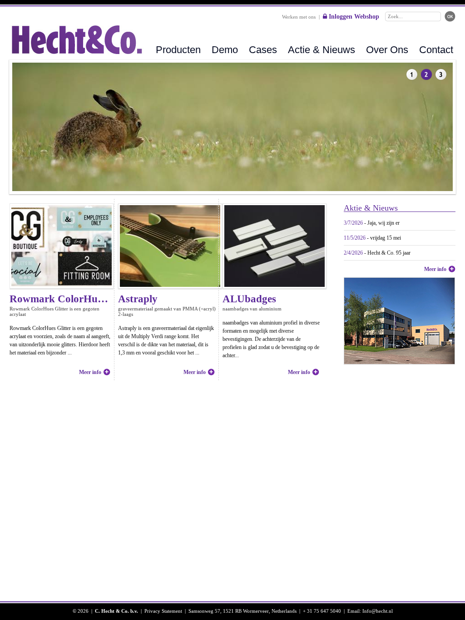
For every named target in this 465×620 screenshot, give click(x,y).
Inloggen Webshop (353, 16)
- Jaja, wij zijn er (372, 223)
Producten (178, 49)
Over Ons (387, 49)
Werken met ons (299, 17)
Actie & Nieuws (321, 49)
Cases (263, 49)
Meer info (435, 269)
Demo (225, 49)
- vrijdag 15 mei (372, 238)
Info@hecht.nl (377, 611)
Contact (436, 49)
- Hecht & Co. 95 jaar (377, 253)
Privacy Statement (163, 611)
